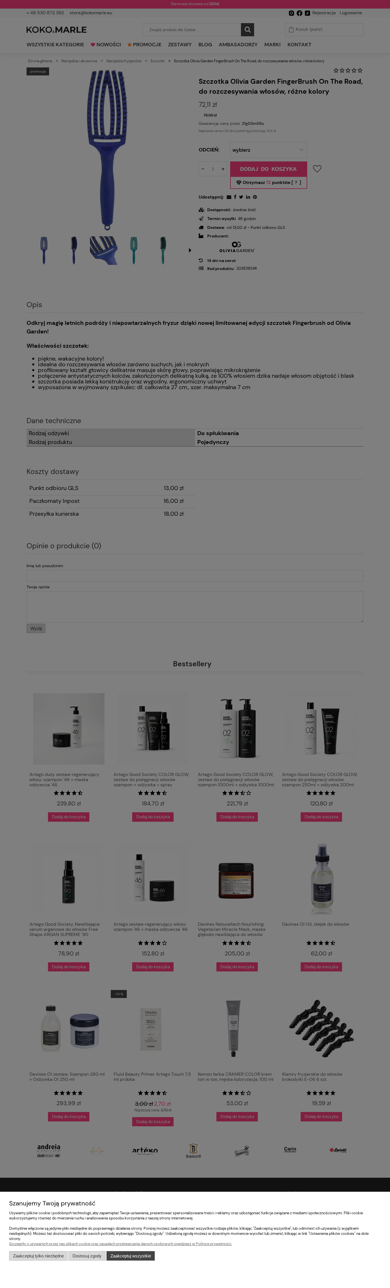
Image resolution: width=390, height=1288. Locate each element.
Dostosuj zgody (87, 1255)
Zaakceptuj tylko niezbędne (38, 1255)
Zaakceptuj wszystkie (130, 1255)
